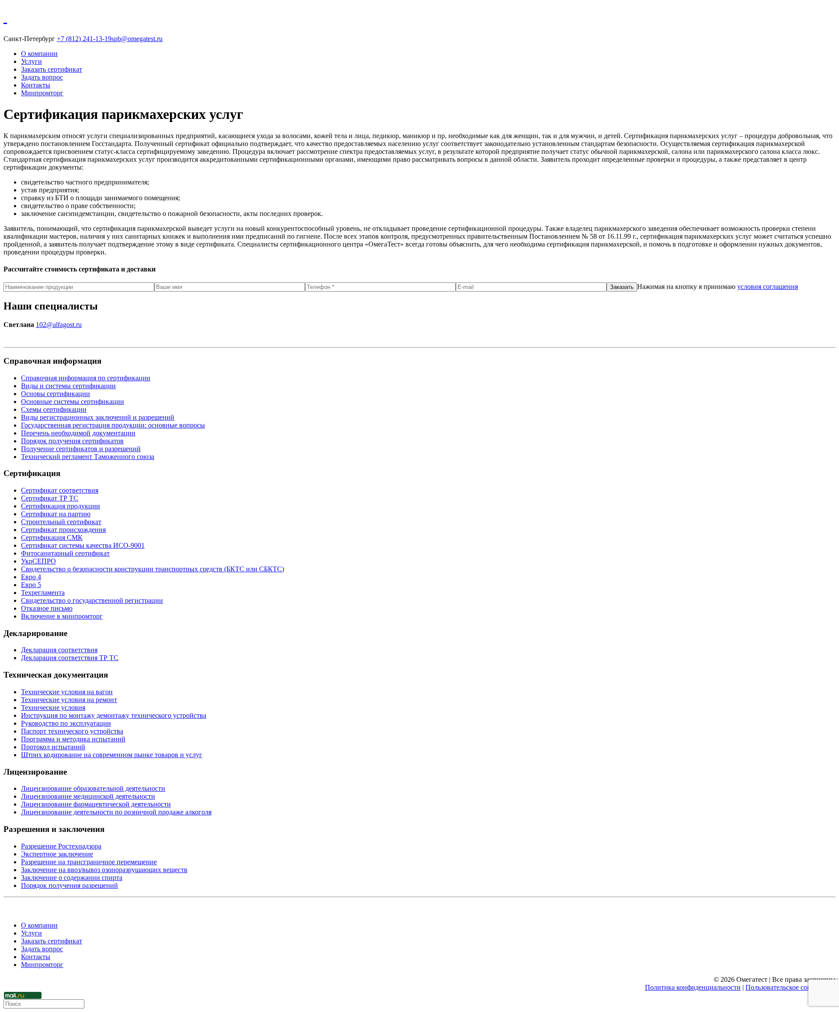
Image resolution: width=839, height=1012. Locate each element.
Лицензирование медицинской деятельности (88, 796)
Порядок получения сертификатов (72, 441)
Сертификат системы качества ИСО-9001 (83, 545)
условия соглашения (767, 286)
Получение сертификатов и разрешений (81, 448)
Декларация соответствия (59, 650)
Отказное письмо (47, 608)
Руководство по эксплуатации (66, 723)
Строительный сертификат (61, 521)
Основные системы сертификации (72, 401)
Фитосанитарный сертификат (65, 553)
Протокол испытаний (53, 747)
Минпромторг (42, 93)
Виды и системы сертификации (68, 385)
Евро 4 (31, 577)
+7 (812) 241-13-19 (84, 38)
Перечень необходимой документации (78, 433)
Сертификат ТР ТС (49, 498)
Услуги (31, 61)
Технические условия (53, 707)
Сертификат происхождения (63, 529)
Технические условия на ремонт (69, 699)
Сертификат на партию (55, 514)
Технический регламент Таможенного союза (87, 456)
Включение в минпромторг (62, 616)
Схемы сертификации (54, 409)
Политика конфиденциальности (693, 987)
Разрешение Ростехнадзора (61, 846)
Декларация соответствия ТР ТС (69, 657)
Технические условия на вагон (67, 692)
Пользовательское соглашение (790, 987)
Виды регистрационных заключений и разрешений (97, 417)
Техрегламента (43, 592)
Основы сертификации (55, 393)
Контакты (35, 85)
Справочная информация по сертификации (85, 378)
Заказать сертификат (51, 69)
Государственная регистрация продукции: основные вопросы (113, 425)
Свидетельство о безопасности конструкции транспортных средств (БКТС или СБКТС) (152, 569)
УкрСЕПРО (38, 561)
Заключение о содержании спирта (71, 877)
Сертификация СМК (52, 537)
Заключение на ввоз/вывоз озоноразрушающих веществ (104, 869)
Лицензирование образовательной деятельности (93, 788)
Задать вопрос (42, 77)
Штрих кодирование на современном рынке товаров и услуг (111, 754)
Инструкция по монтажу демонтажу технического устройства (113, 715)
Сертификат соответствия (59, 490)
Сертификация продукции (60, 506)
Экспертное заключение (57, 854)
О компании (39, 53)
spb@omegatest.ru (137, 38)
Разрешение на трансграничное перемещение (89, 862)
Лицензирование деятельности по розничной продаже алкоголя (116, 812)
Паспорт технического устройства (72, 731)
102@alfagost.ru (59, 324)
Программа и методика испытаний (73, 739)
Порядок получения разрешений (69, 885)
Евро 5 (31, 584)
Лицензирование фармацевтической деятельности (96, 804)
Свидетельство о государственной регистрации (92, 600)
